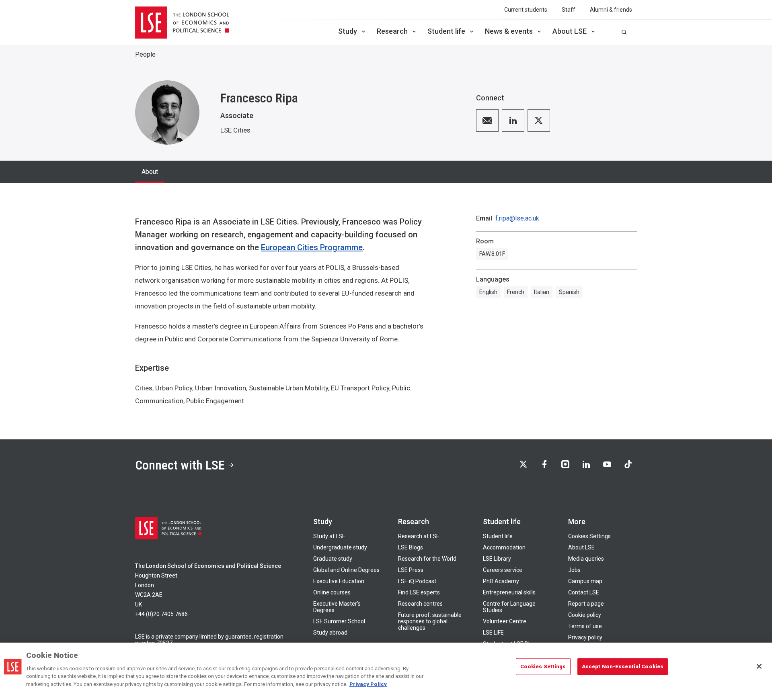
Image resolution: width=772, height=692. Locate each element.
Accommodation (504, 547)
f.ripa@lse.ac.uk (517, 218)
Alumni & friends (611, 9)
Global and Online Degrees (346, 570)
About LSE (569, 31)
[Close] (759, 666)
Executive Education (338, 581)
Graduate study (332, 558)
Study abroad (330, 632)
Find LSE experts (419, 592)
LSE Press (410, 570)
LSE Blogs (410, 547)
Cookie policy (584, 615)
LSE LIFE (493, 632)
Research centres (420, 603)
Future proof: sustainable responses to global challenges (430, 621)
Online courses (332, 592)
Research (392, 31)
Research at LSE (418, 536)
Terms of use (585, 626)
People (145, 54)
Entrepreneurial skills (509, 592)
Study (347, 31)
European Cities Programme (312, 247)
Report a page (586, 603)
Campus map (585, 581)
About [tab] (150, 172)
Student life (446, 31)
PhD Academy (501, 581)
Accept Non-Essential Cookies (623, 666)
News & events (509, 31)
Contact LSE (583, 592)
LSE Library (497, 558)
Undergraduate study (340, 547)
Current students (525, 9)
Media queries (586, 558)
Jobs (574, 570)
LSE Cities (235, 130)
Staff (568, 9)
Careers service (502, 570)
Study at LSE (329, 536)
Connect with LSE (180, 465)
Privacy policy (585, 637)
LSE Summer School (339, 621)
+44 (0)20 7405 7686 (161, 614)
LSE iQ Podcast (417, 581)
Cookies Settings (589, 536)
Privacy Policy (368, 684)
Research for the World (427, 558)
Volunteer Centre (504, 621)
